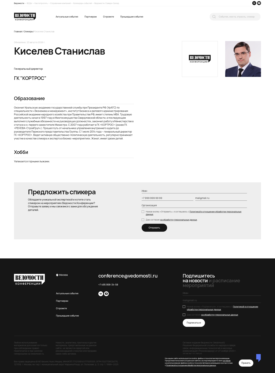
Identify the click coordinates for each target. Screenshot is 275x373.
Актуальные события (67, 16)
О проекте (108, 16)
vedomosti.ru (37, 353)
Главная (18, 31)
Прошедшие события (131, 16)
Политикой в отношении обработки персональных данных (193, 213)
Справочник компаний (60, 3)
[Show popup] (214, 16)
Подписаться (194, 322)
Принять (246, 362)
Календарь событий (82, 3)
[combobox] (235, 17)
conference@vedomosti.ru (128, 275)
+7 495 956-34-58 (108, 284)
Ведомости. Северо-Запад (106, 3)
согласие (227, 360)
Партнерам (91, 16)
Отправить (154, 227)
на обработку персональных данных (178, 219)
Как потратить (41, 3)
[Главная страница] (25, 17)
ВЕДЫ (29, 3)
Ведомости (19, 3)
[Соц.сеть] (254, 3)
